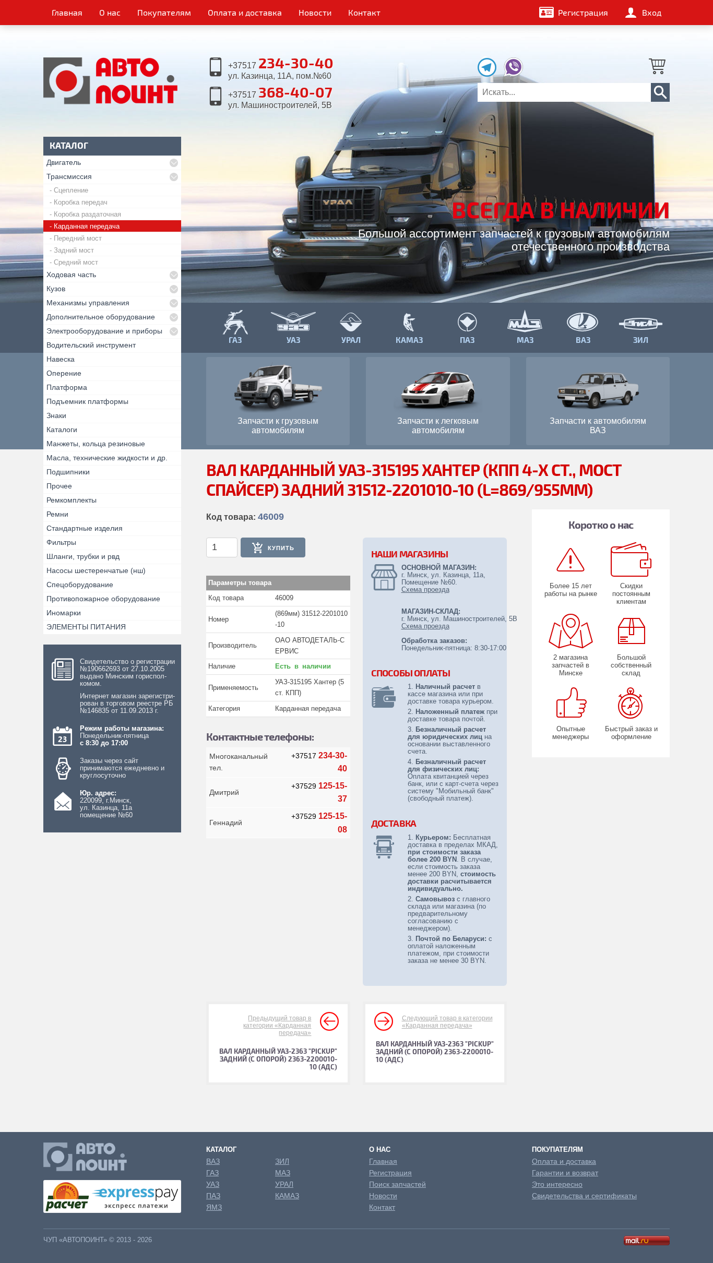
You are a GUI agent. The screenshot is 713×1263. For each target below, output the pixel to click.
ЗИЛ (282, 1161)
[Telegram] (490, 73)
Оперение (63, 373)
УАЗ (212, 1184)
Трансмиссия (69, 176)
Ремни (57, 514)
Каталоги (61, 429)
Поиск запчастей (397, 1184)
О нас (110, 12)
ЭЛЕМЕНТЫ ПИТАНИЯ (86, 627)
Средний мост (76, 262)
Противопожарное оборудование (103, 598)
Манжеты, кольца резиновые (95, 443)
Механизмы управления (87, 303)
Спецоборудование (79, 584)
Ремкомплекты (71, 500)
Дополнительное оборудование (100, 317)
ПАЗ (213, 1195)
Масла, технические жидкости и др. (107, 458)
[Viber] (513, 73)
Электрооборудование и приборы (104, 331)
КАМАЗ (287, 1195)
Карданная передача (87, 226)
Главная (67, 12)
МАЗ (282, 1173)
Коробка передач (81, 202)
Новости (315, 12)
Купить (281, 548)
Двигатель (63, 162)
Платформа (66, 387)
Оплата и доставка (245, 12)
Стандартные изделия (84, 528)
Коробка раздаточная (87, 214)
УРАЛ (284, 1184)
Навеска (60, 359)
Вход (651, 12)
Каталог (221, 1149)
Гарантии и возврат (565, 1173)
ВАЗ (213, 1161)
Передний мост (78, 238)
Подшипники (68, 472)
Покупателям (164, 12)
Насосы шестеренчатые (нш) (96, 570)
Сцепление (71, 190)
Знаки (56, 415)
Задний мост (74, 250)
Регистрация (583, 12)
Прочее (59, 486)
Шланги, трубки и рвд (83, 556)
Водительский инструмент (91, 345)
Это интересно (557, 1184)
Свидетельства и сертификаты (584, 1195)
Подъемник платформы (87, 401)
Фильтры (61, 542)
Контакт (364, 12)
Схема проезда (425, 589)
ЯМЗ (214, 1207)
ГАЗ (212, 1173)
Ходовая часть (71, 274)
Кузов (55, 288)
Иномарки (63, 613)
